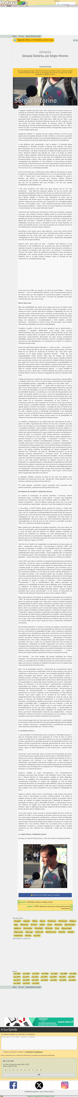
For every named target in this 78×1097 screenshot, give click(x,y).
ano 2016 (37, 935)
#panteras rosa (51, 932)
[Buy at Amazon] (39, 1025)
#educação (58, 925)
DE (76, 6)
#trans (50, 925)
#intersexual (63, 921)
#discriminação (70, 925)
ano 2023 (72, 980)
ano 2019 (35, 980)
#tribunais (49, 928)
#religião (71, 932)
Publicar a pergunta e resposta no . (23, 1052)
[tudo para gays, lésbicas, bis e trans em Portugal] (19, 2)
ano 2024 (17, 983)
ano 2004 (26, 973)
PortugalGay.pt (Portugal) (45, 66)
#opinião (26, 921)
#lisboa (35, 921)
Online (9, 6)
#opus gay (29, 932)
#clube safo (39, 932)
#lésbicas (73, 921)
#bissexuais (24, 925)
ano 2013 (44, 977)
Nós (26, 6)
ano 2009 (73, 973)
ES (72, 6)
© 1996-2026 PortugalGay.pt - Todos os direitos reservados (39, 1091)
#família (28, 935)
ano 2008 (63, 973)
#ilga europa (18, 932)
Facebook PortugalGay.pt (34, 1052)
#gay (16, 925)
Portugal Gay (30, 1096)
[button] (16, 107)
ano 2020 (44, 980)
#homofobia (28, 928)
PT (67, 6)
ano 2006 (45, 973)
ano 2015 (62, 977)
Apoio (15, 6)
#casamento (18, 935)
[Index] (6, 36)
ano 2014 (53, 977)
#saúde (42, 925)
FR (74, 6)
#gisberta (17, 928)
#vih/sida (62, 932)
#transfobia (39, 928)
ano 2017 (17, 980)
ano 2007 (54, 973)
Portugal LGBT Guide (49, 1096)
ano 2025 (26, 983)
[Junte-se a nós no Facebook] (13, 1085)
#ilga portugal (66, 928)
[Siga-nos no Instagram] (65, 1085)
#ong (57, 928)
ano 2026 (36, 983)
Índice (3, 6)
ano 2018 (26, 980)
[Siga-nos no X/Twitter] (39, 1085)
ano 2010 (17, 977)
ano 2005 (36, 973)
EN (70, 6)
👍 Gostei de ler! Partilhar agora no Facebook (45, 895)
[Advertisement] (39, 21)
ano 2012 (35, 977)
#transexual (52, 921)
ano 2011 (26, 977)
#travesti (34, 925)
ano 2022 (63, 980)
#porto (42, 921)
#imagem (17, 921)
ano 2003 (17, 973)
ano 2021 (54, 980)
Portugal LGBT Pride (38, 1096)
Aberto (21, 6)
